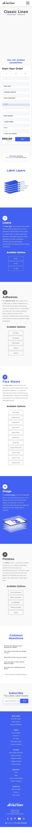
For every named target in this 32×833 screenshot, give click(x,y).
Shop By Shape (16, 719)
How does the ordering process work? (14, 668)
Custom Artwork (16, 744)
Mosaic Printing (16, 755)
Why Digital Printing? (16, 752)
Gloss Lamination (15, 592)
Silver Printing (15, 764)
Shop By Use (16, 721)
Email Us (16, 792)
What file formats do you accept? (15, 657)
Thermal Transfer (15, 607)
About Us (16, 736)
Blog (15, 775)
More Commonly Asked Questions (16, 674)
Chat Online (16, 795)
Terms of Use (15, 810)
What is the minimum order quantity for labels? (13, 646)
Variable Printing (16, 758)
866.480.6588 (16, 789)
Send (24, 701)
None (15, 612)
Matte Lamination (15, 597)
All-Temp (16, 333)
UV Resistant (16, 602)
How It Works (16, 733)
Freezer (15, 348)
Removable (15, 343)
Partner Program (16, 781)
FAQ (16, 772)
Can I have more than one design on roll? (15, 652)
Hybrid (16, 353)
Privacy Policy (15, 812)
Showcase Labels (15, 741)
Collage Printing (16, 761)
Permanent (15, 338)
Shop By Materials (16, 724)
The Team (16, 738)
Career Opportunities (16, 778)
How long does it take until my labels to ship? (14, 662)
